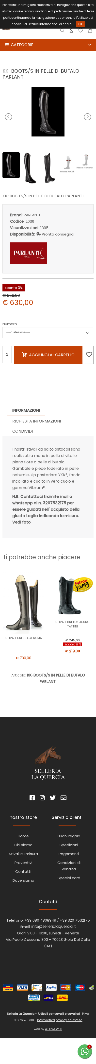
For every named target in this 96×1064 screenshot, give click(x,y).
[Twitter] (52, 798)
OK (80, 24)
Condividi (22, 431)
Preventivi (23, 862)
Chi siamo (23, 844)
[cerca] (62, 32)
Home (23, 836)
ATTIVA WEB (53, 1029)
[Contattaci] (90, 32)
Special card (69, 877)
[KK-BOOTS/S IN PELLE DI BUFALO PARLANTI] (48, 135)
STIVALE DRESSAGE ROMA (23, 638)
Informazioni (26, 410)
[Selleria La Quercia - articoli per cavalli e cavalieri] (24, 35)
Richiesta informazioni (36, 421)
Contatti (23, 871)
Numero (9, 323)
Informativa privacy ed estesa (59, 1020)
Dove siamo (23, 880)
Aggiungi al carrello (52, 355)
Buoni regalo (69, 836)
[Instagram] (42, 798)
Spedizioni (69, 844)
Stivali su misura (23, 853)
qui (71, 24)
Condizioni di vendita (68, 866)
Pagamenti (69, 853)
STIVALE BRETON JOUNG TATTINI (72, 624)
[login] (71, 32)
